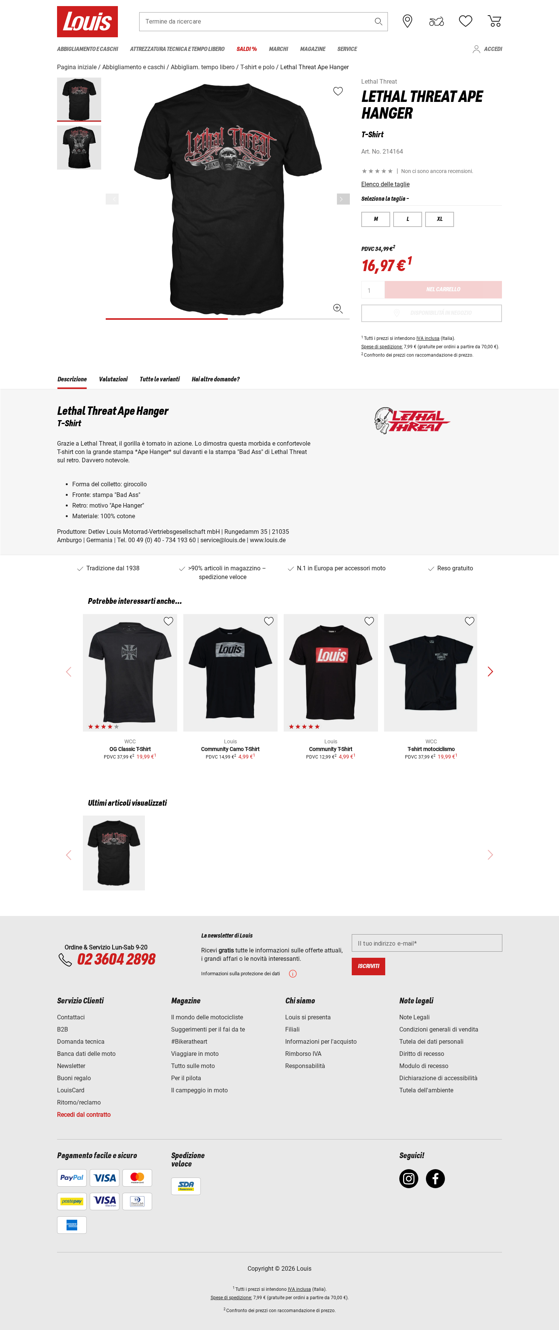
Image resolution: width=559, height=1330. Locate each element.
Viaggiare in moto (195, 1053)
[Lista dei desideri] (465, 21)
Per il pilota (186, 1078)
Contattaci (71, 1017)
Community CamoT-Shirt (230, 749)
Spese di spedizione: (382, 346)
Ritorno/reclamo (79, 1102)
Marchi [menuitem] (278, 49)
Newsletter (71, 1066)
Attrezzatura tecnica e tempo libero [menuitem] (177, 49)
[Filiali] (407, 21)
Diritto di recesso (421, 1053)
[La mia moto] (436, 21)
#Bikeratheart (189, 1041)
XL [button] (440, 219)
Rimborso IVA (303, 1053)
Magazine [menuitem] (312, 49)
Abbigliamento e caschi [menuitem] (87, 49)
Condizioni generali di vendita (438, 1029)
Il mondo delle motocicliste (207, 1017)
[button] (378, 21)
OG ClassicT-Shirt (130, 749)
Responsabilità (305, 1066)
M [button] (376, 219)
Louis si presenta (308, 1017)
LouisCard (70, 1090)
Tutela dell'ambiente (426, 1090)
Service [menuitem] (347, 49)
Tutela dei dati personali (431, 1041)
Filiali (292, 1029)
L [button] (408, 219)
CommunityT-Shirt (331, 749)
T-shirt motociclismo (431, 749)
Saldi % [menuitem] (247, 49)
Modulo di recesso (423, 1066)
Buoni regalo (74, 1078)
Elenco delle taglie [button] (385, 184)
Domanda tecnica (81, 1041)
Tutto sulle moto (193, 1066)
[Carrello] (494, 21)
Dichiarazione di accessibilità (438, 1078)
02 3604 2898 (116, 960)
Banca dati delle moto (86, 1053)
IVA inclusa (428, 338)
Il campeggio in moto (199, 1090)
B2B (62, 1029)
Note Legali (414, 1017)
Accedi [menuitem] (493, 49)
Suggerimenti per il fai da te (208, 1029)
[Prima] (343, 199)
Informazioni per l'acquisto (321, 1041)
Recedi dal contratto (84, 1114)
